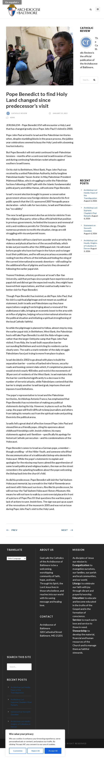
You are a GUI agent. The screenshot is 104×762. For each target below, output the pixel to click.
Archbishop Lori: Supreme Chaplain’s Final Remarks (21, 702)
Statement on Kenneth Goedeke (90, 228)
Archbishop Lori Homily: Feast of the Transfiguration (21, 690)
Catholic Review (19, 113)
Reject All (35, 751)
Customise (17, 751)
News (12, 117)
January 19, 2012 (60, 113)
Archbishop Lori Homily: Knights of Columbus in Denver (21, 724)
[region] (35, 743)
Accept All (53, 751)
